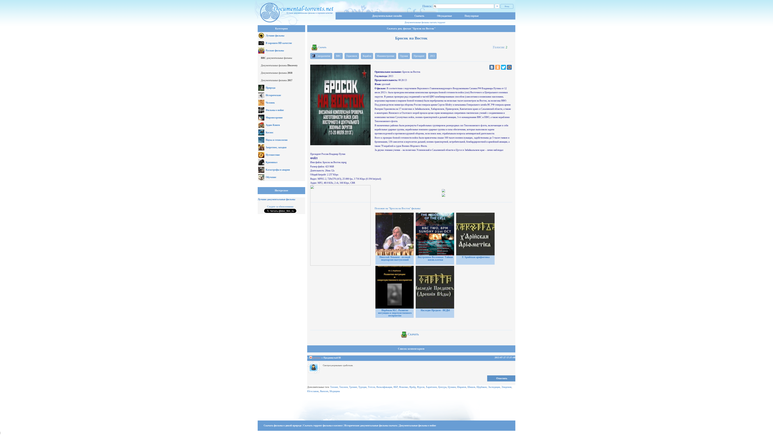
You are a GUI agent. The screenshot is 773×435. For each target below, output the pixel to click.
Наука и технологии (276, 140)
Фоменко (403, 387)
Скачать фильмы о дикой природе (283, 425)
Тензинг (334, 387)
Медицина (335, 391)
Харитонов (431, 387)
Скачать (419, 15)
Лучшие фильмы (275, 35)
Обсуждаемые (444, 15)
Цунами (452, 387)
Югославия (313, 391)
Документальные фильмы (279, 65)
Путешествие (273, 154)
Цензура (442, 387)
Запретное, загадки (276, 147)
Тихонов (343, 387)
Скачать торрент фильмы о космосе (323, 425)
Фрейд (412, 387)
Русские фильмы (275, 50)
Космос (269, 132)
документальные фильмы (276, 58)
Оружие (404, 56)
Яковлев (324, 391)
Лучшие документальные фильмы (276, 199)
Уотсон (371, 387)
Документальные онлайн (387, 15)
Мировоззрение (274, 117)
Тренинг (353, 387)
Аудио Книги (273, 125)
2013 (432, 56)
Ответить (501, 378)
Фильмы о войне (275, 110)
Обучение (271, 177)
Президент (419, 56)
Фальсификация (384, 387)
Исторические (273, 95)
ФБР (395, 387)
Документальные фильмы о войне (417, 425)
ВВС (338, 56)
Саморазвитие (323, 56)
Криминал (271, 162)
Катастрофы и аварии (278, 169)
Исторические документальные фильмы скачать (371, 425)
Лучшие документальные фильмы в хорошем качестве (309, 13)
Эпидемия (506, 387)
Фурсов (421, 387)
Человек (270, 102)
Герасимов (351, 56)
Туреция (362, 387)
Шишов (471, 387)
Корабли (367, 56)
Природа (270, 87)
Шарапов (461, 387)
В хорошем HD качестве (279, 43)
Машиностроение (385, 56)
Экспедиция (494, 387)
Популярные (472, 15)
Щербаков (481, 387)
